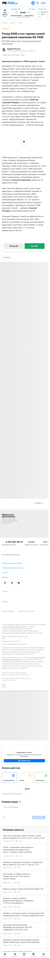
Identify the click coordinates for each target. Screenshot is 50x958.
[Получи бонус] (33, 3)
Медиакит (5, 577)
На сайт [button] (34, 246)
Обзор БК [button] (13, 246)
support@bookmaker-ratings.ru (17, 644)
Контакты (5, 572)
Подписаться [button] (25, 760)
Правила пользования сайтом (12, 563)
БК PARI (7, 257)
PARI (13, 66)
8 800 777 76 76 (14, 641)
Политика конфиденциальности (12, 568)
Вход (43, 3)
